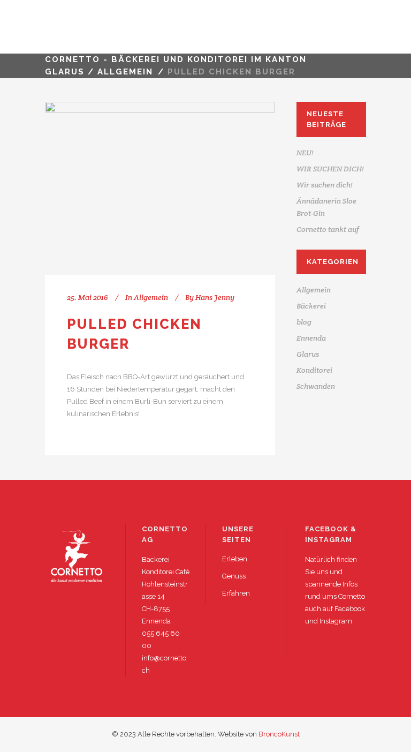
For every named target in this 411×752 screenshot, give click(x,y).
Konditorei (314, 370)
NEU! (305, 152)
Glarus (307, 354)
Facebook (349, 609)
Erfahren (236, 593)
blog (303, 322)
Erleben (234, 559)
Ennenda (311, 338)
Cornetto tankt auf (327, 229)
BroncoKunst (279, 734)
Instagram (335, 621)
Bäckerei (311, 306)
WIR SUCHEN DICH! (330, 169)
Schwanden (315, 386)
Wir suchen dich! (324, 185)
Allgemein (125, 72)
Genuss (234, 576)
